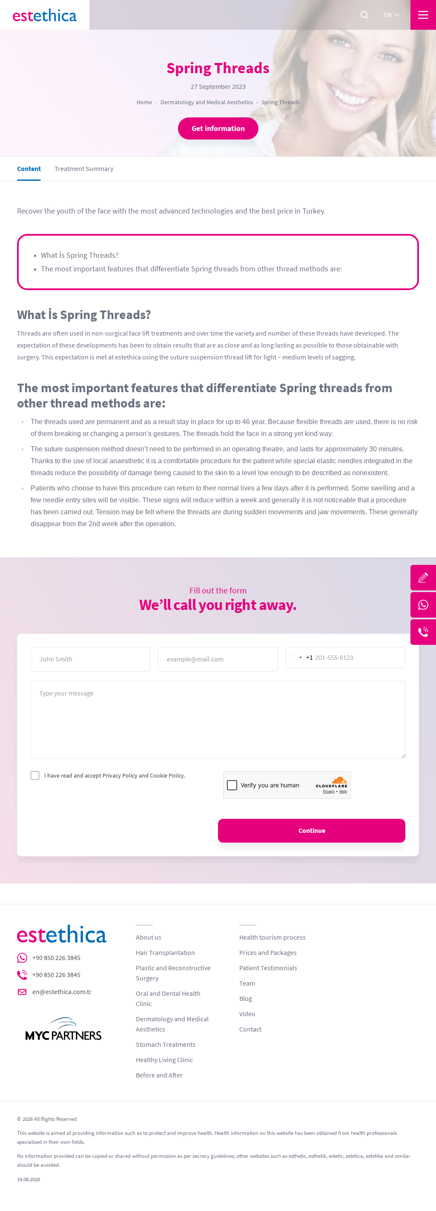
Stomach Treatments (165, 1045)
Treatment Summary (83, 169)
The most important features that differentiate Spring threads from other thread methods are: (191, 269)
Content (29, 169)
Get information (218, 128)
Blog (245, 999)
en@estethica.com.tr (62, 992)
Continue (311, 831)
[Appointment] (423, 577)
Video (247, 1014)
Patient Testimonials (268, 968)
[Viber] (423, 632)
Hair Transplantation (165, 953)
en (388, 15)
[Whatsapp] (423, 605)
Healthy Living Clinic (164, 1060)
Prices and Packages (268, 953)
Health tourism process (272, 937)
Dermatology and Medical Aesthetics (207, 102)
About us (148, 937)
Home (144, 102)
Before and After (159, 1075)
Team (247, 983)
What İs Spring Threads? (80, 255)
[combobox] (300, 657)
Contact (250, 1029)
